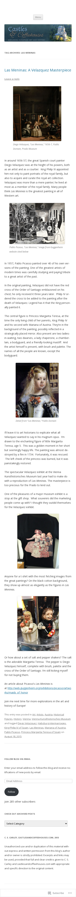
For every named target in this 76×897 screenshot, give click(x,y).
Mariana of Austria (55, 727)
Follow (11, 791)
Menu (38, 17)
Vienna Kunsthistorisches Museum (51, 719)
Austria (49, 714)
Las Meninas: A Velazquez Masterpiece (37, 70)
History (18, 719)
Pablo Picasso (12, 732)
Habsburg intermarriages (52, 723)
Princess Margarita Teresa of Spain (41, 732)
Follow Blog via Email (17, 759)
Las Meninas (37, 727)
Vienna (27, 719)
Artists (40, 714)
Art (33, 714)
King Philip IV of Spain (16, 727)
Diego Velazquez (27, 723)
